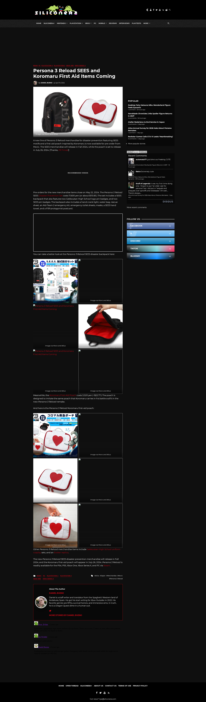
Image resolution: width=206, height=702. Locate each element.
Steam (106, 565)
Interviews (124, 23)
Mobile (102, 23)
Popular (143, 152)
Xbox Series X (80, 65)
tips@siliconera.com (107, 699)
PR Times (63, 150)
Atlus (97, 576)
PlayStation (75, 23)
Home (38, 23)
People (129, 152)
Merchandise (111, 576)
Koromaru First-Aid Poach (62, 395)
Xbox (87, 23)
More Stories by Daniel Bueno (65, 615)
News (35, 65)
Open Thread (72, 686)
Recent (136, 152)
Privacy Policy (140, 686)
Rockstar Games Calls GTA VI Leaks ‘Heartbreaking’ (150, 137)
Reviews (113, 23)
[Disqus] (78, 650)
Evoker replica (61, 552)
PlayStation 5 (59, 65)
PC (95, 23)
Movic (120, 576)
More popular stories (136, 144)
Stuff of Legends (143, 184)
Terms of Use (124, 686)
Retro (138, 171)
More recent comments (137, 207)
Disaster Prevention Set (50, 195)
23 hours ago (139, 179)
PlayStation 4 (47, 65)
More (145, 23)
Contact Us (110, 686)
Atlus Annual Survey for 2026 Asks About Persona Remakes (148, 195)
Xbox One (70, 65)
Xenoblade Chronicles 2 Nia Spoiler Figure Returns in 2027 (147, 165)
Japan (103, 576)
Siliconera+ (49, 23)
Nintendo (61, 23)
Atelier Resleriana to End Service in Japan (146, 122)
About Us (98, 686)
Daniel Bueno (46, 83)
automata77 (141, 159)
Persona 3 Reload (116, 579)
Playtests (136, 23)
